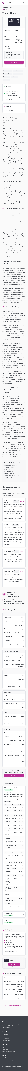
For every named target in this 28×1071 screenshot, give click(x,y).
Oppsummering (7, 70)
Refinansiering (6, 1038)
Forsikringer (6, 76)
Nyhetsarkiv (5, 1047)
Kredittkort (5, 7)
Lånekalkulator (6, 1040)
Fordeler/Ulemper (18, 70)
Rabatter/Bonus (7, 73)
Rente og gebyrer (18, 73)
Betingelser (14, 76)
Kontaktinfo (6, 80)
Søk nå (13, 62)
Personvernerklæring (7, 1060)
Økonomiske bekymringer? (9, 1051)
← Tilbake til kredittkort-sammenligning (12, 1005)
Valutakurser (5, 1049)
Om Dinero (5, 1057)
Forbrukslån (5, 1036)
